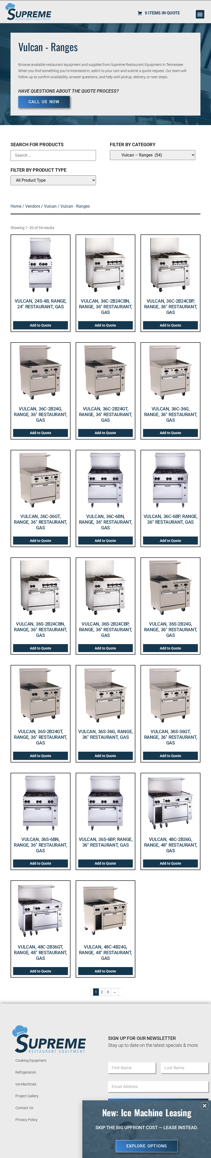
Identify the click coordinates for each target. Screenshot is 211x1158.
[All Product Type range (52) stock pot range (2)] (53, 180)
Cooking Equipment (31, 1060)
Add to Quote (40, 325)
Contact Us (24, 1108)
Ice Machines (25, 1084)
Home (16, 206)
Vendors (32, 206)
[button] (200, 14)
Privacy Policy (26, 1120)
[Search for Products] (53, 155)
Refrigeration (25, 1072)
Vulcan (50, 206)
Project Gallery (27, 1096)
